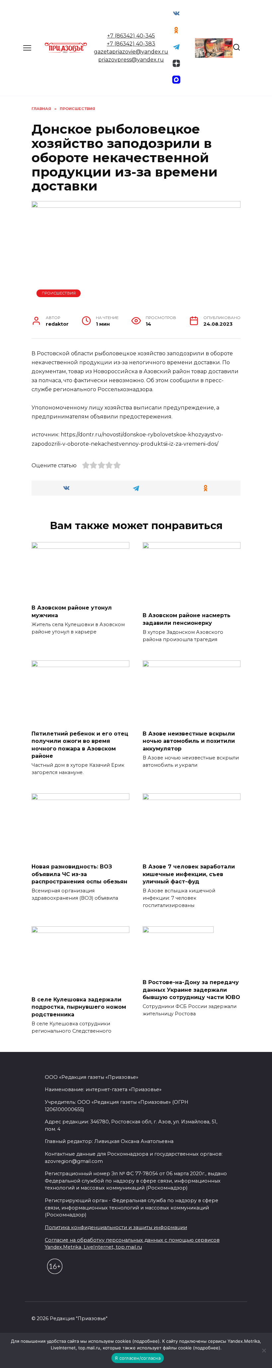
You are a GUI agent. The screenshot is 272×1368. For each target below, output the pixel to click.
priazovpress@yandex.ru (131, 60)
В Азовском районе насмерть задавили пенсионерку (187, 619)
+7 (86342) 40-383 (131, 44)
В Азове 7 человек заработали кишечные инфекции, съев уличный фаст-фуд (189, 874)
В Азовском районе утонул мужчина (72, 611)
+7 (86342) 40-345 (131, 36)
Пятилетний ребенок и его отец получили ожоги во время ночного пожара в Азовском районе (80, 744)
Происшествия (59, 293)
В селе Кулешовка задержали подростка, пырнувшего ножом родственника (79, 1006)
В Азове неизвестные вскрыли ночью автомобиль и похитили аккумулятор (189, 740)
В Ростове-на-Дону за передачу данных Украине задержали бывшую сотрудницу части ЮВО (191, 989)
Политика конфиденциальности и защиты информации (116, 1227)
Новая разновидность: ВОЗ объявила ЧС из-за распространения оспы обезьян (79, 874)
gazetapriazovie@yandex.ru (131, 52)
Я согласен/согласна (138, 1358)
